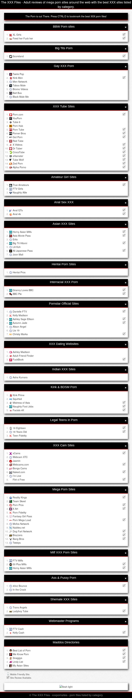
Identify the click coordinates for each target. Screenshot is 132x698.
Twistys (17, 542)
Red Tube (18, 141)
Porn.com (18, 114)
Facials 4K (18, 410)
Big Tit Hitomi (20, 243)
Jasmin (16, 460)
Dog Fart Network (22, 531)
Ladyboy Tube (20, 611)
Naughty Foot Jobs (23, 406)
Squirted (17, 399)
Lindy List (18, 661)
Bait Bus (17, 93)
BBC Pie (17, 294)
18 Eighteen (19, 428)
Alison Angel (19, 326)
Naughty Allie (20, 192)
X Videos (17, 144)
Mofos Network (21, 523)
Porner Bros (19, 133)
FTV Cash (18, 628)
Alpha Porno (19, 167)
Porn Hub (18, 125)
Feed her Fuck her (23, 38)
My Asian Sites (21, 665)
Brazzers (17, 535)
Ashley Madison (21, 352)
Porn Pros (18, 505)
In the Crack (19, 589)
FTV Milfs (18, 560)
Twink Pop (18, 74)
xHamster (18, 156)
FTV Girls (18, 188)
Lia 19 (16, 330)
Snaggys (17, 658)
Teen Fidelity (20, 435)
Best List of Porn (22, 650)
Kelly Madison (20, 315)
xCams (16, 453)
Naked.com (19, 472)
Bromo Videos (20, 89)
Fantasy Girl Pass (22, 516)
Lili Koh (17, 247)
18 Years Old (20, 431)
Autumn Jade (20, 322)
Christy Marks (20, 334)
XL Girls (17, 34)
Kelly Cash (18, 632)
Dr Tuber (17, 148)
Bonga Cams (20, 468)
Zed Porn (18, 163)
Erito (15, 239)
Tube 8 (16, 122)
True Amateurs (21, 185)
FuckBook (18, 359)
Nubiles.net (19, 527)
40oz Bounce (20, 585)
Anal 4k (17, 214)
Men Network (20, 81)
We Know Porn (21, 654)
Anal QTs (18, 210)
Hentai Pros (19, 272)
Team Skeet (19, 501)
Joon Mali (18, 254)
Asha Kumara (20, 377)
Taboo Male (19, 85)
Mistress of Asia (21, 402)
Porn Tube (18, 129)
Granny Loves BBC (23, 290)
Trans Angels (20, 607)
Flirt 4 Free (19, 479)
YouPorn (17, 118)
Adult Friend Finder (23, 355)
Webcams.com (21, 464)
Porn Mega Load (22, 520)
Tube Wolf (18, 159)
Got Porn (18, 137)
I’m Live (17, 475)
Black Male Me (21, 96)
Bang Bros (18, 539)
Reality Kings (20, 497)
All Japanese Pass (23, 250)
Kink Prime (18, 395)
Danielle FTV (20, 311)
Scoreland (18, 56)
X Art (15, 508)
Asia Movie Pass (22, 235)
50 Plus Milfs (19, 564)
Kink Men (18, 77)
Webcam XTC (20, 457)
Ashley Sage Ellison (23, 319)
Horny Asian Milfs (22, 232)
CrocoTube (19, 152)
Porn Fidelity (19, 512)
